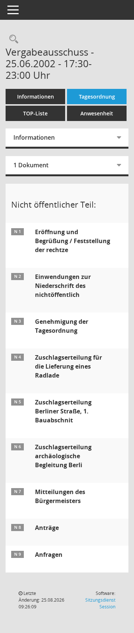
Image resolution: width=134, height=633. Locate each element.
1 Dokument (30, 165)
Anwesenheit (96, 113)
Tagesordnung (97, 96)
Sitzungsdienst (100, 603)
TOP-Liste (35, 113)
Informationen (35, 96)
